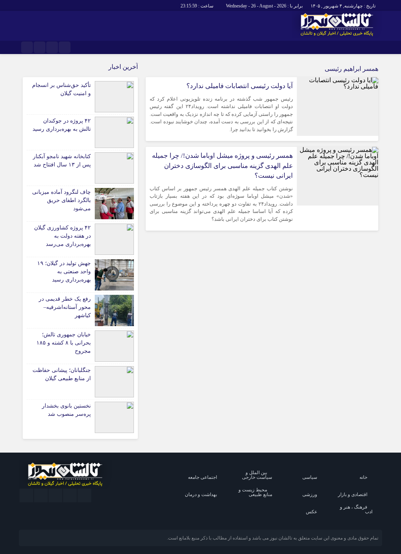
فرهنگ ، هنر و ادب (356, 509)
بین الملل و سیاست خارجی (257, 475)
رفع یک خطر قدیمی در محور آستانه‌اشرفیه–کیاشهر (65, 307)
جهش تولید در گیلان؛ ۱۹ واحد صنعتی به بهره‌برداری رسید (64, 271)
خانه (363, 477)
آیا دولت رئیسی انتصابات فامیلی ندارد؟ (239, 86)
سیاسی (309, 477)
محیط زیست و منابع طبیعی (255, 492)
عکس (311, 511)
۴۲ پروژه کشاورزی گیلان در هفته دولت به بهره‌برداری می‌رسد (62, 236)
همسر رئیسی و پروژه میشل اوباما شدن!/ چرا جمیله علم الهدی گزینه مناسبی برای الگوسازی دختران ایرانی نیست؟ (222, 165)
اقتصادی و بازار (352, 494)
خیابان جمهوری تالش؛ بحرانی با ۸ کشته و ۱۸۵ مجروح (63, 343)
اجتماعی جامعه (202, 477)
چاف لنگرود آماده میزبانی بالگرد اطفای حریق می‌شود (61, 200)
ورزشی (309, 494)
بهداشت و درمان (201, 494)
